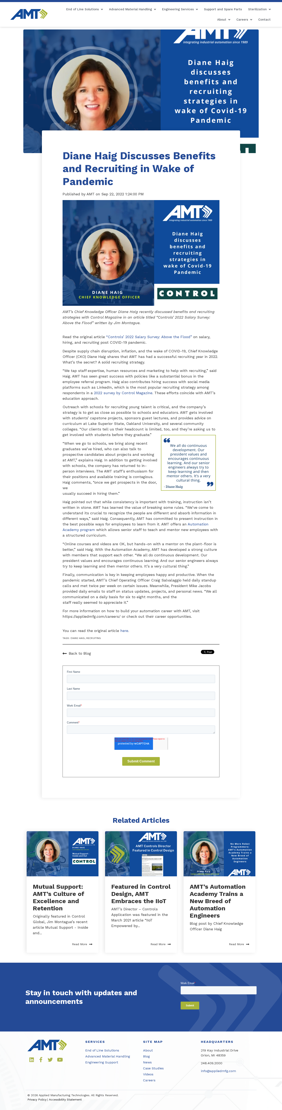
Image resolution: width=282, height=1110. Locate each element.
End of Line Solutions (82, 9)
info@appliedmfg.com (218, 1071)
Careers (242, 19)
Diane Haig (78, 638)
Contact (264, 19)
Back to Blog (80, 653)
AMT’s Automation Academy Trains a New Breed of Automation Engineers (218, 901)
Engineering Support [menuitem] (101, 1062)
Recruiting (93, 638)
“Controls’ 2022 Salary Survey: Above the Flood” (149, 337)
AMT (91, 194)
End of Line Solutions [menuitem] (102, 1050)
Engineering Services (178, 9)
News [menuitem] (147, 1062)
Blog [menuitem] (146, 1056)
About (221, 19)
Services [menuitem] (95, 1042)
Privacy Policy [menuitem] (36, 1099)
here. (124, 630)
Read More (79, 944)
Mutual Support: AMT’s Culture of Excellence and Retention (58, 897)
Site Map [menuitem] (153, 1042)
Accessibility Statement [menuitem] (65, 1099)
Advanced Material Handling (130, 9)
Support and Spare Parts (223, 9)
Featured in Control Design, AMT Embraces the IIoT (141, 894)
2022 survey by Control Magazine (123, 393)
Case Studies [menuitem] (153, 1068)
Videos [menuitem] (148, 1074)
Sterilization (257, 9)
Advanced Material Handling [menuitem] (107, 1056)
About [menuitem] (148, 1050)
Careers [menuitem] (149, 1080)
